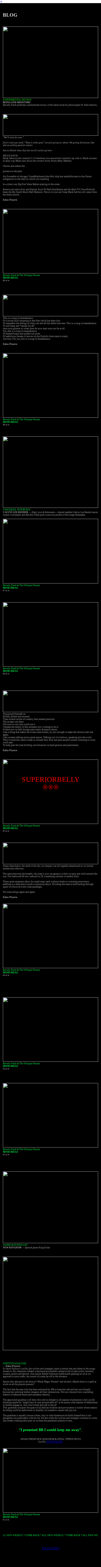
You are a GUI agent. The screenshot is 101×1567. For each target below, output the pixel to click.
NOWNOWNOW (54, 1441)
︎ (1, 2)
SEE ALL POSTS (50, 1548)
